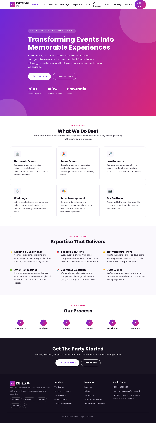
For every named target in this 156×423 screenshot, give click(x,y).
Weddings (64, 4)
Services (53, 4)
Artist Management (63, 403)
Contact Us (89, 395)
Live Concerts (60, 399)
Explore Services (65, 76)
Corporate (77, 4)
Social (87, 4)
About (43, 4)
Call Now (139, 4)
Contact (128, 4)
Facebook (29, 399)
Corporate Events (62, 391)
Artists (108, 4)
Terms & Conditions (93, 399)
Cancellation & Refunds (94, 403)
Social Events (60, 395)
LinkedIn (42, 399)
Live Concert (97, 4)
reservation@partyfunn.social (126, 391)
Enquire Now (91, 362)
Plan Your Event (39, 76)
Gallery (117, 4)
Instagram (16, 399)
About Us (88, 387)
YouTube (15, 405)
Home (35, 4)
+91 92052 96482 (67, 362)
